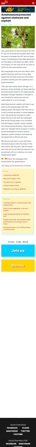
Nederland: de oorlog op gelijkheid (14, 189)
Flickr (25, 428)
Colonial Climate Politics (11, 185)
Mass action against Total (11, 178)
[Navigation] (33, 3)
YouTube (18, 434)
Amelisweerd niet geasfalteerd (12, 162)
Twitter (25, 431)
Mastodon (12, 431)
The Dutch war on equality (12, 182)
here (21, 166)
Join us (18, 250)
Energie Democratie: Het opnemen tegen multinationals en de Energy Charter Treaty (16, 222)
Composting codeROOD (11, 175)
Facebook (12, 428)
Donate (18, 265)
